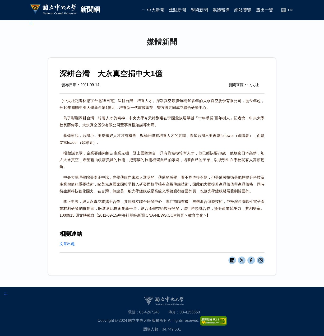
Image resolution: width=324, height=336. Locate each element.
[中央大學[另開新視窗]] (164, 301)
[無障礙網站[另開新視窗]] (213, 320)
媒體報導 (221, 10)
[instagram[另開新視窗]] (260, 260)
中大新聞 (155, 10)
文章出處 (67, 244)
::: (143, 10)
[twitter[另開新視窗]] (241, 260)
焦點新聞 (177, 10)
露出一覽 (264, 10)
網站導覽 (242, 10)
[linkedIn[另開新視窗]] (232, 260)
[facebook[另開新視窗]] (251, 260)
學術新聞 (199, 10)
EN (290, 10)
